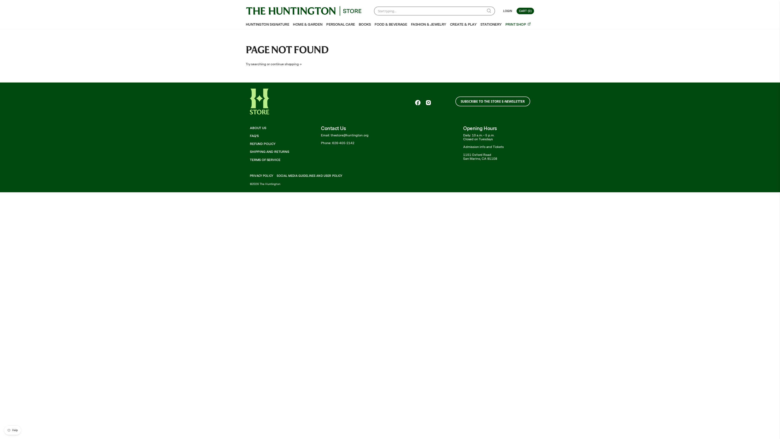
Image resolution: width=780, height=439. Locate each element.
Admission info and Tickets (483, 147)
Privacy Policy (261, 175)
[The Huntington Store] (307, 11)
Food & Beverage (391, 24)
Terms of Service (265, 160)
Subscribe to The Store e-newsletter (493, 101)
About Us (258, 128)
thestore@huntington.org (349, 135)
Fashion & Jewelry (428, 24)
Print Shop (515, 24)
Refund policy (263, 144)
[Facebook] (418, 102)
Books (365, 24)
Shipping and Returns (269, 152)
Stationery (491, 24)
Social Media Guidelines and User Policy (309, 175)
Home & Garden (307, 24)
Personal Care (340, 24)
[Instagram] (428, 102)
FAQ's (254, 136)
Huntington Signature (267, 24)
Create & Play (463, 24)
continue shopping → (286, 64)
